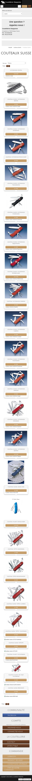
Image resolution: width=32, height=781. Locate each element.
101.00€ (16, 276)
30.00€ (16, 134)
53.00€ (16, 691)
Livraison (11, 756)
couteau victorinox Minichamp (16, 157)
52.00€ (16, 188)
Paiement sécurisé (15, 760)
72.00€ (16, 552)
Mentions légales (27, 779)
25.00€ (16, 680)
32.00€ (16, 334)
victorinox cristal (16, 70)
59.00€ (16, 394)
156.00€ (16, 74)
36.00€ (16, 580)
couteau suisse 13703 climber (16, 603)
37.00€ (16, 607)
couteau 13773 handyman (16, 549)
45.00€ (16, 364)
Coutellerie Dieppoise (13, 2)
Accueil (10, 47)
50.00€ (16, 160)
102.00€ (16, 454)
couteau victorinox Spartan (16, 301)
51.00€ (16, 247)
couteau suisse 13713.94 (16, 642)
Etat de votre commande (11, 769)
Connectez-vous (15, 731)
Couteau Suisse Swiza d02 (16, 486)
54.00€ (16, 424)
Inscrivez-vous (14, 728)
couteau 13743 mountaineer (16, 576)
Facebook (11, 715)
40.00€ (16, 634)
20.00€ (16, 104)
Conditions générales (17, 764)
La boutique (12, 746)
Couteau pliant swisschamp (16, 521)
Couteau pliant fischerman (16, 654)
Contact (11, 742)
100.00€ (16, 525)
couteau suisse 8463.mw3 (16, 688)
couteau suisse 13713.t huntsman (16, 631)
